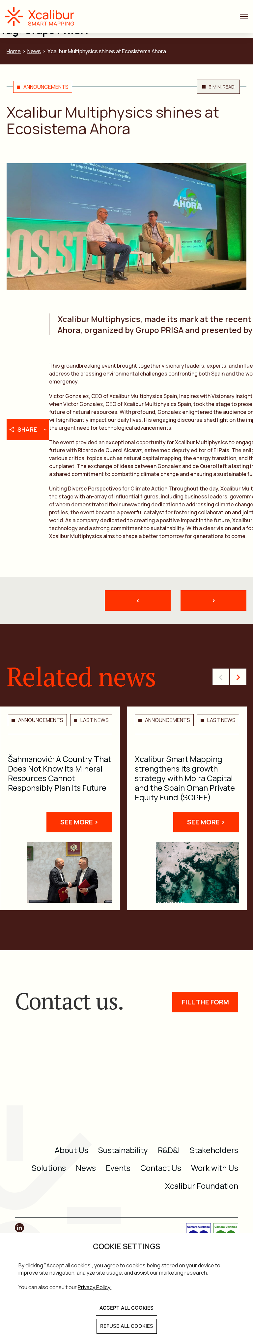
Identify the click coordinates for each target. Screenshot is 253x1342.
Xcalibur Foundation (201, 1185)
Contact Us (160, 1167)
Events (118, 1167)
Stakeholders (214, 1149)
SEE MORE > (79, 821)
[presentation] (220, 677)
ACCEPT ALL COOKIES (126, 1308)
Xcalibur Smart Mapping (43, 16)
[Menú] (244, 17)
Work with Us (214, 1167)
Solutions (49, 1167)
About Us (71, 1149)
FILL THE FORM (205, 1001)
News (34, 51)
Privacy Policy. (94, 1287)
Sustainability (123, 1149)
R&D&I (169, 1149)
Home (14, 51)
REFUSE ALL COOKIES (126, 1326)
